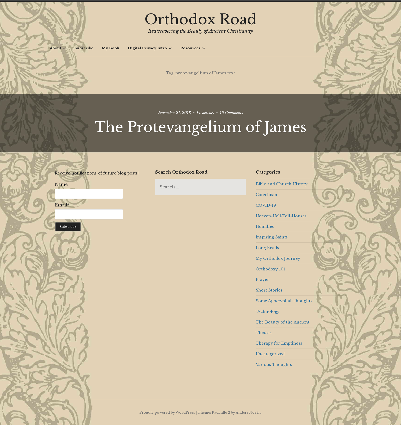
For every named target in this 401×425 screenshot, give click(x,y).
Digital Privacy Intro (147, 48)
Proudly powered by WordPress (167, 412)
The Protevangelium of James (201, 127)
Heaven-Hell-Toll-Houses (281, 216)
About (55, 48)
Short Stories (269, 290)
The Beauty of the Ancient (283, 322)
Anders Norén (248, 412)
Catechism (266, 194)
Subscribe (84, 48)
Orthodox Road (201, 19)
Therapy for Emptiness (279, 343)
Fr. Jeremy (205, 112)
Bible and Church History (281, 184)
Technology (267, 311)
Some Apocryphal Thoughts (284, 300)
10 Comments (231, 112)
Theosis (264, 332)
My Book (111, 48)
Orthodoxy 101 (270, 269)
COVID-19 (266, 205)
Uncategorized (270, 354)
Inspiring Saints (272, 237)
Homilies (265, 226)
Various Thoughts (274, 364)
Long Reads (267, 247)
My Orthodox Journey (278, 258)
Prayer (262, 279)
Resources (190, 48)
